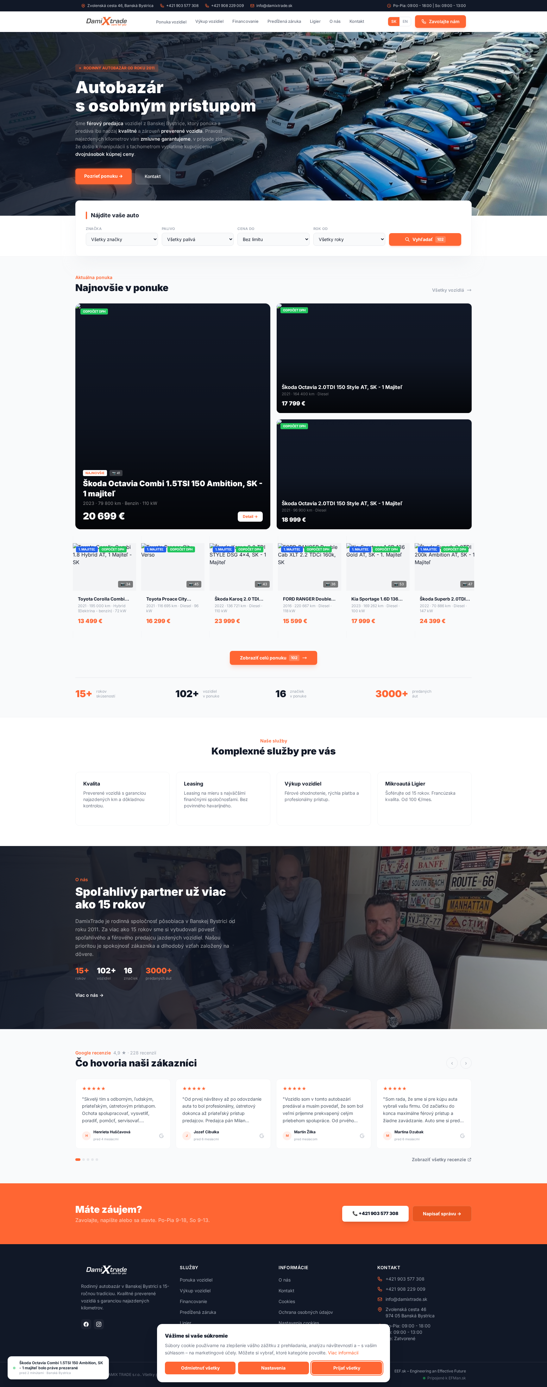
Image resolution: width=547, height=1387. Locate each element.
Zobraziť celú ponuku (269, 657)
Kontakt (356, 21)
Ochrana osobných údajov (306, 1312)
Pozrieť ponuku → (103, 176)
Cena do (246, 228)
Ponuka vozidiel (171, 21)
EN (405, 21)
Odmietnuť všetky (200, 1367)
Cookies (287, 1301)
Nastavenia (273, 1367)
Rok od (320, 228)
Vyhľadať (428, 239)
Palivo (168, 228)
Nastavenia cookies (299, 1323)
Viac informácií (343, 1352)
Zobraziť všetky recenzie (439, 1159)
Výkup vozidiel (209, 21)
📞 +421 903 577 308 (375, 1213)
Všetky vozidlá (448, 290)
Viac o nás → (89, 995)
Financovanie (245, 21)
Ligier (315, 21)
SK (393, 21)
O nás (335, 21)
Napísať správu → (442, 1213)
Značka (94, 228)
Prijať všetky (346, 1367)
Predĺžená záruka (284, 21)
